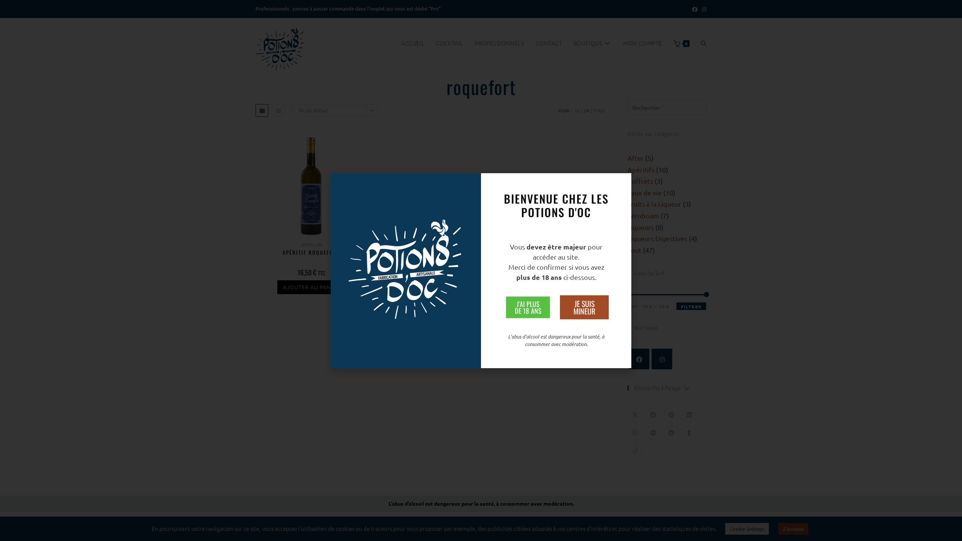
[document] (481, 270)
